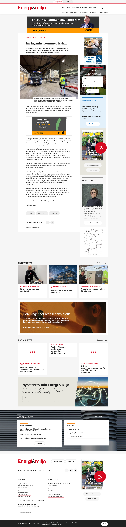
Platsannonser (103, 12)
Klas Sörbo (51, 491)
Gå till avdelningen (101, 263)
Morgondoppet (42, 213)
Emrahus (30, 213)
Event (90, 7)
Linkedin (71, 470)
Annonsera (93, 12)
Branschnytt (75, 7)
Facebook (67, 470)
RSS (75, 470)
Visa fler (39, 443)
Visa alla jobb (93, 123)
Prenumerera (74, 12)
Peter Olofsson (52, 485)
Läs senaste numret (93, 165)
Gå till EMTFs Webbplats (102, 417)
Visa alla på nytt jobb (93, 222)
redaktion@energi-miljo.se (56, 496)
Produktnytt (83, 7)
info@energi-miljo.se (24, 494)
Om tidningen (84, 12)
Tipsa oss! (65, 12)
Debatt (68, 7)
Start (63, 7)
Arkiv (94, 7)
